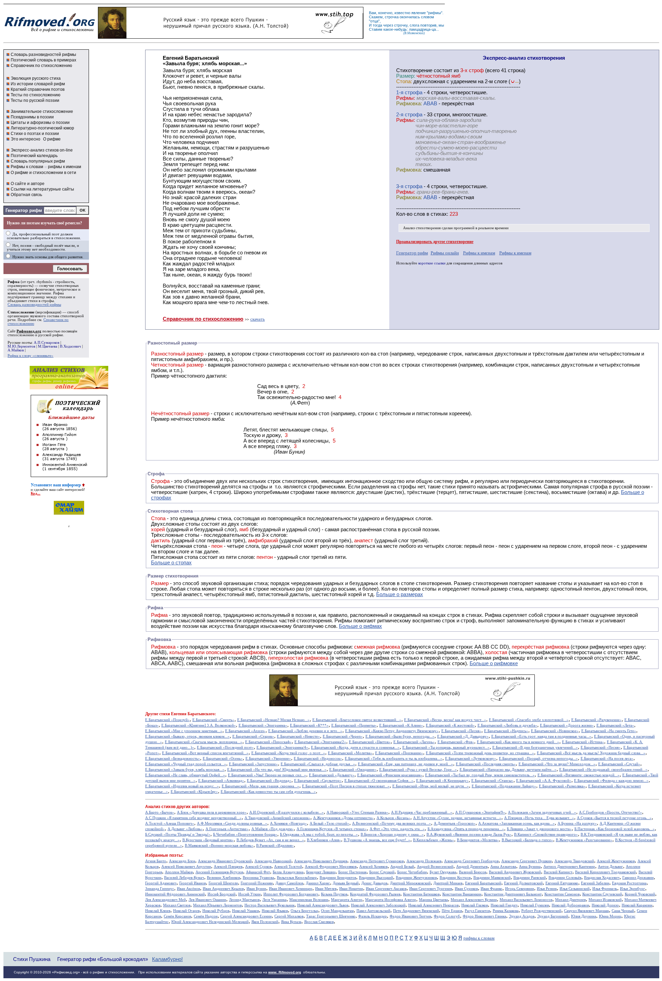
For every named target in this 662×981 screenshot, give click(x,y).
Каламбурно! (167, 959)
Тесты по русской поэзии (35, 100)
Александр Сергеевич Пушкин (526, 861)
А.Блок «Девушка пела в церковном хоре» (212, 812)
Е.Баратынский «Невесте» (298, 736)
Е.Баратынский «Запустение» (253, 764)
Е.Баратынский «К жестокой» (450, 725)
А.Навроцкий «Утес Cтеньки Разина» (357, 812)
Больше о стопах (171, 562)
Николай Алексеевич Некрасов (433, 905)
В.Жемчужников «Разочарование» (584, 840)
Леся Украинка (274, 900)
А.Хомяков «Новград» (288, 823)
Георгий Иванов (192, 883)
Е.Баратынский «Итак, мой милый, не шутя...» (430, 786)
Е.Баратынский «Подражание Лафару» (504, 786)
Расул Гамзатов (477, 911)
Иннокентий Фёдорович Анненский (175, 894)
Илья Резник (547, 889)
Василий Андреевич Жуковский (515, 872)
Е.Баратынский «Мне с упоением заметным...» (183, 731)
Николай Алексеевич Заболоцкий (378, 905)
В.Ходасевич (70, 346)
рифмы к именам (64, 166)
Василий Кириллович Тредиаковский (605, 872)
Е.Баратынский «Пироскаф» (268, 742)
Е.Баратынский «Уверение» (268, 758)
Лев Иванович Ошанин (207, 900)
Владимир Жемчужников (416, 878)
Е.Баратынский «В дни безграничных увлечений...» (535, 747)
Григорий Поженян (257, 883)
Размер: (405, 76)
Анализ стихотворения (422, 228)
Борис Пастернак (352, 872)
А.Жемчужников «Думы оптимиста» (343, 818)
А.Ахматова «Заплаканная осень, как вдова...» (516, 823)
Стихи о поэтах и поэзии (35, 133)
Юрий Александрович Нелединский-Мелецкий (210, 922)
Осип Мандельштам (337, 911)
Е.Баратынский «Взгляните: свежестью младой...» (579, 775)
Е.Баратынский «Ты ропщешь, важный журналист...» (446, 747)
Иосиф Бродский (221, 894)
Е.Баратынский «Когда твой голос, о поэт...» (288, 753)
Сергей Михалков (288, 916)
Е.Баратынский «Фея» (456, 742)
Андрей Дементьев (472, 866)
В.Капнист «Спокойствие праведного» (546, 834)
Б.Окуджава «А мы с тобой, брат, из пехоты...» (319, 834)
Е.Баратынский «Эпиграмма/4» (282, 747)
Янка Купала (291, 922)
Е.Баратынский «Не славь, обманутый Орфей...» (185, 775)
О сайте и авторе (27, 183)
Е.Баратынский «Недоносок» (318, 758)
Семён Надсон (206, 916)
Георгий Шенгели (223, 883)
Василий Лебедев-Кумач (184, 878)
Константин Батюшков (421, 894)
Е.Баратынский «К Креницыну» (442, 781)
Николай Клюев (157, 911)
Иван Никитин (351, 889)
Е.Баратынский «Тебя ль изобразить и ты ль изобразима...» (393, 758)
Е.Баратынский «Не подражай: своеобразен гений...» (603, 769)
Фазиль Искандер (372, 916)
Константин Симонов (562, 894)
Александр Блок (182, 861)
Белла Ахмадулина (288, 872)
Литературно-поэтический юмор (42, 128)
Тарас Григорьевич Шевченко (330, 916)
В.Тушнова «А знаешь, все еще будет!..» (377, 840)
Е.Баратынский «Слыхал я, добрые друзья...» (318, 764)
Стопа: (404, 81)
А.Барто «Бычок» (159, 812)
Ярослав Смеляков (319, 922)
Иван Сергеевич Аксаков (386, 889)
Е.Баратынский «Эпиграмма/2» (320, 742)
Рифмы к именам (479, 252)
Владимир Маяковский (492, 878)
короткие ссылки (431, 263)
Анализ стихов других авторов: (177, 806)
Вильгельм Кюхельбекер (297, 878)
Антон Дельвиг (610, 866)
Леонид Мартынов (244, 900)
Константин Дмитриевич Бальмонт (513, 894)
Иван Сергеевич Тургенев (430, 889)
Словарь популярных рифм (38, 161)
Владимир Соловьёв (565, 878)
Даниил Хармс (318, 883)
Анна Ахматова (503, 866)
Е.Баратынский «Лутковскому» (470, 758)
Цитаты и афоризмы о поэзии (40, 122)
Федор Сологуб (447, 916)
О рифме (52, 139)
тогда (377, 25)
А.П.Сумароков (46, 342)
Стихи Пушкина (31, 959)
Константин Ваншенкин (461, 894)
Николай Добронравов (570, 905)
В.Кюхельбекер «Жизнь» (433, 840)
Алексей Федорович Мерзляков (331, 866)
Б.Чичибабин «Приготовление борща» (245, 834)
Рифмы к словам (27, 166)
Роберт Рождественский (541, 911)
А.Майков (16, 350)
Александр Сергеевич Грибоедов (471, 861)
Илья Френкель (604, 889)
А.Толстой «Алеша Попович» (169, 823)
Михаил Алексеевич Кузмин (474, 900)
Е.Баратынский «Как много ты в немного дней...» (518, 742)
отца (374, 21)
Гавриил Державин (638, 878)
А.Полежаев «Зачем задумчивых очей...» (542, 812)
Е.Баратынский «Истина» (583, 742)
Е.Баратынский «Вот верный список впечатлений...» (205, 753)
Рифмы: (405, 98)
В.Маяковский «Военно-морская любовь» (219, 845)
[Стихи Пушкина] (230, 37)
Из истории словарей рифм (38, 83)
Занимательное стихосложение (42, 111)
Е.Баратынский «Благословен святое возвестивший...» (356, 720)
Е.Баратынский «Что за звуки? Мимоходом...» (557, 764)
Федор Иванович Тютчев (410, 916)
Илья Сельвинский (575, 889)
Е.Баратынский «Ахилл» (245, 731)
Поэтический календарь (34, 155)
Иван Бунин (256, 889)
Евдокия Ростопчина (629, 883)
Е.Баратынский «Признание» (399, 753)
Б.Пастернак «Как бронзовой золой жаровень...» (614, 829)
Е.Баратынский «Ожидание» (353, 769)
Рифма (14, 282)
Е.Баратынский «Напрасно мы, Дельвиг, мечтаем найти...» (508, 769)
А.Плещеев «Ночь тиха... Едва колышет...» (539, 818)
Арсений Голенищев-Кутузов (219, 872)
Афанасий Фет (258, 872)
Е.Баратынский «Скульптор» (318, 781)
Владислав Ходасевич (602, 878)
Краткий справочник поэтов (37, 89)
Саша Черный (623, 911)
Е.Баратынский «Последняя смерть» (486, 764)
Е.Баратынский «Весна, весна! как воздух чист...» (445, 720)
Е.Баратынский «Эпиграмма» (263, 725)
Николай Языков (275, 911)
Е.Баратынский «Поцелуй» (167, 720)
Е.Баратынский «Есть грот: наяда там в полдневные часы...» (541, 736)
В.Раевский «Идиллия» (275, 845)
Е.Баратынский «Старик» (253, 736)
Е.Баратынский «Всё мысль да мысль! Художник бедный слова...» (591, 753)
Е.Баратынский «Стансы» (492, 781)
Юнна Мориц (610, 916)
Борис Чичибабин (412, 872)
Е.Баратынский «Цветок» (370, 742)
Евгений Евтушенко (561, 883)
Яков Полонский (264, 922)
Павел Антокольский (373, 911)
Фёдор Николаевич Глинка (484, 916)
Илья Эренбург (632, 889)
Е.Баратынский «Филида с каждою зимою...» (611, 781)
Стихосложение (21, 312)
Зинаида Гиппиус (159, 889)
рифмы (434, 13)
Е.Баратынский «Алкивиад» (221, 781)
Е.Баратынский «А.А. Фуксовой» (543, 781)
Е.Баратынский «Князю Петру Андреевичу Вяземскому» (392, 731)
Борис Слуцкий (381, 872)
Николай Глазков (474, 905)
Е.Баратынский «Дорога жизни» (567, 725)
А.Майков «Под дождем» (272, 829)
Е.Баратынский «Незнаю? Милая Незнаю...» (273, 720)
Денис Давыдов (374, 883)
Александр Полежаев (424, 861)
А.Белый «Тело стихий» (329, 823)
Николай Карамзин (637, 905)
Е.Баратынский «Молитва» (350, 753)
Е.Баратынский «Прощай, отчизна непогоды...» (538, 758)
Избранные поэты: (164, 855)
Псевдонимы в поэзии (32, 117)
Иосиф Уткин (249, 894)
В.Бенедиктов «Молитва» (478, 840)
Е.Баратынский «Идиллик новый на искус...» (182, 786)
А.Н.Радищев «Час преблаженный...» (421, 812)
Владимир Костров (455, 878)
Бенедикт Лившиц (320, 872)
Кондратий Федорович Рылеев (375, 894)
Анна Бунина (530, 866)
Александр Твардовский (574, 861)
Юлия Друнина (583, 916)
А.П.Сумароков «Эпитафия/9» (480, 812)
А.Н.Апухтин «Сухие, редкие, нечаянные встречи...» (457, 818)
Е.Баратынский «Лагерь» (414, 742)
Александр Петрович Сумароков (377, 861)
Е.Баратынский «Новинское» (555, 731)
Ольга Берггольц (304, 911)
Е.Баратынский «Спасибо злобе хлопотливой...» (529, 720)
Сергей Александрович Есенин (246, 916)
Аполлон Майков (179, 872)
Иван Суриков (466, 889)
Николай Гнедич (504, 905)
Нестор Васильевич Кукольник (269, 905)
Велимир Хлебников (223, 878)
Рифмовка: (409, 103)
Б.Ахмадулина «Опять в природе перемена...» (466, 829)
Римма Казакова (506, 911)
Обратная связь (26, 194)
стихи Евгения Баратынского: (187, 713)
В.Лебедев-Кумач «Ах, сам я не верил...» (270, 840)
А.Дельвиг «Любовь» (185, 829)
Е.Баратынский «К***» (309, 725)
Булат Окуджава (443, 872)
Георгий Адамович (161, 883)
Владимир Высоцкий (376, 878)
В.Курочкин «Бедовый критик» (208, 840)
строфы (47, 301)
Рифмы (343, 620)
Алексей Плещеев (228, 866)
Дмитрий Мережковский (410, 883)
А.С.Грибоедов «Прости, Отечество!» (610, 812)
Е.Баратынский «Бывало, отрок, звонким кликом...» (187, 736)
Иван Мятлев (326, 889)
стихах (439, 214)
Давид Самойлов (289, 883)
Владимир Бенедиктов (338, 878)
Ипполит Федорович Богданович (290, 894)
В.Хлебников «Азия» (324, 840)
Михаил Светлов (176, 905)
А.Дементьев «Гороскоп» (454, 823)
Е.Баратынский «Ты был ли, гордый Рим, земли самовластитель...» (480, 775)
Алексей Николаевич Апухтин (186, 866)
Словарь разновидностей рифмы (43, 54)
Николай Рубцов (215, 911)
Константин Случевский (602, 894)
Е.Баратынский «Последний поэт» (225, 747)
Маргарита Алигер (346, 900)
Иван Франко (491, 889)
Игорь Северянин (519, 889)
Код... (35, 493)
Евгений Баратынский (483, 883)
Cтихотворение (414, 70)
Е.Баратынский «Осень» (223, 758)
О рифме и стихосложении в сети (43, 172)
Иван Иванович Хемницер (290, 889)
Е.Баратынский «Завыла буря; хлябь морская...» (184, 769)
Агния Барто (155, 861)
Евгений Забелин (595, 883)
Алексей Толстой (288, 866)
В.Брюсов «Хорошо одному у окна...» (392, 834)
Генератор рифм (24, 210)
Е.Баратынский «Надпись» (506, 731)
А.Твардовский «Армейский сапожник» (277, 818)
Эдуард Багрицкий (552, 916)
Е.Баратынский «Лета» (615, 725)
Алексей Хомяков (373, 866)
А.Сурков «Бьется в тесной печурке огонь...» (614, 818)
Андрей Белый (402, 866)
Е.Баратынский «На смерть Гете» (608, 731)
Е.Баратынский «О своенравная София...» (378, 781)
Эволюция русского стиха (36, 78)
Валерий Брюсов (472, 872)
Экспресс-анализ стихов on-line (42, 150)
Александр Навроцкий (272, 861)
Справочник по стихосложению (41, 65)
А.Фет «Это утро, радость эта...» (397, 829)
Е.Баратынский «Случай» (619, 764)
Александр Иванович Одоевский (225, 861)
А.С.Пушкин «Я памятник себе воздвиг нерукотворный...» (193, 818)
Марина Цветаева (433, 900)
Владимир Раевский (529, 878)
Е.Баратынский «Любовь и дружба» (507, 725)
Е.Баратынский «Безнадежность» (172, 758)
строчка (392, 17)
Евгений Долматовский (523, 883)
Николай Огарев (186, 911)
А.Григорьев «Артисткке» (227, 829)
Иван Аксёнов (188, 889)
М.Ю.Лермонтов (21, 346)
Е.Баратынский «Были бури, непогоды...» (399, 736)
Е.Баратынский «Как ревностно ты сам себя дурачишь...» (268, 792)
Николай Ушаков (245, 911)
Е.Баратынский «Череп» (343, 736)
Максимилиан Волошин (308, 900)
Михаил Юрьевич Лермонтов (217, 905)
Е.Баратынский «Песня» (461, 731)
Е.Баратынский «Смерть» (213, 720)
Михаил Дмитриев (570, 900)
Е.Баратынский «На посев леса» (607, 758)
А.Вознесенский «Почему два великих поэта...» (391, 823)
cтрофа (413, 92)
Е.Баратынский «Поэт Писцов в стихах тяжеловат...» (346, 786)
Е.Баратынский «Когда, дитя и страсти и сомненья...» (355, 747)
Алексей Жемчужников (616, 861)
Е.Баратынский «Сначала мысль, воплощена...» (203, 742)
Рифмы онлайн (445, 252)
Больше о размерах (399, 594)
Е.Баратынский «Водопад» (269, 781)
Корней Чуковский (640, 894)
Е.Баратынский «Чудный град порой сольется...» (185, 764)
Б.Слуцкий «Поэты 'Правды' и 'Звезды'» (177, 834)
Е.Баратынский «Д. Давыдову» (463, 736)
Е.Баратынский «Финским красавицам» (389, 775)
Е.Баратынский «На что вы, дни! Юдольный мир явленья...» (277, 769)
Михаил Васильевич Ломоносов (526, 900)
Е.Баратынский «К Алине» (401, 725)
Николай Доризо (605, 905)
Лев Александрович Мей (165, 900)
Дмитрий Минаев (447, 883)
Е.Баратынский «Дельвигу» (331, 775)
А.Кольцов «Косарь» (393, 818)
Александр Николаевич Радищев (320, 861)
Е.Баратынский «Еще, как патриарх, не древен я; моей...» (405, 764)
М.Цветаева (47, 346)
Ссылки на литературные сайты (42, 189)
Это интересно (25, 139)
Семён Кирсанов (177, 916)
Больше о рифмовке (494, 663)
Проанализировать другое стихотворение (434, 241)
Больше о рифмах (360, 626)
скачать (257, 319)
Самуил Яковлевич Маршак (586, 911)
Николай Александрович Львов (322, 905)
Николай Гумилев (534, 905)
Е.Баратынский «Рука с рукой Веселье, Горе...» (418, 769)
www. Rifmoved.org (284, 972)
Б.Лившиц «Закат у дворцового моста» (539, 829)
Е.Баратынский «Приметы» (354, 725)
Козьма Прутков (334, 894)
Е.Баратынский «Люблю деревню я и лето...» (305, 731)
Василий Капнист (558, 872)
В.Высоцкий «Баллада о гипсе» (527, 840)
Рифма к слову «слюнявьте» (30, 356)
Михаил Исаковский (605, 900)
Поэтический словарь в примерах (43, 60)
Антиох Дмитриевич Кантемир (569, 866)
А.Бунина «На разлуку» (577, 823)
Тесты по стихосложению (35, 95)
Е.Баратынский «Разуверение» (596, 720)
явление (418, 13)
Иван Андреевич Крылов (223, 889)
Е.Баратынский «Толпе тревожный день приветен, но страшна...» (480, 753)
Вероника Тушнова (258, 878)
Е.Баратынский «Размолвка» (562, 786)
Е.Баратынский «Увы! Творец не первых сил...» (267, 775)
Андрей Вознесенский (435, 866)
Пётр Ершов (452, 911)
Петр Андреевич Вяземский (416, 911)
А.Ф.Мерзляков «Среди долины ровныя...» (232, 823)
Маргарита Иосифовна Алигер (390, 900)
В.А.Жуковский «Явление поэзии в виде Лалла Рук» (469, 834)
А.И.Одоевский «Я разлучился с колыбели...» (286, 812)
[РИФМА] (49, 32)
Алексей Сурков (258, 866)
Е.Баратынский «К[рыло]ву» (194, 792)
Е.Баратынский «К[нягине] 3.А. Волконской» (198, 725)
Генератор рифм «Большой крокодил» (102, 959)
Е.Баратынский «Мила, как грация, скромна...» (260, 786)
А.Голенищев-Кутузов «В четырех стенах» (332, 829)
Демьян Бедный (346, 883)
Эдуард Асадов (521, 916)
